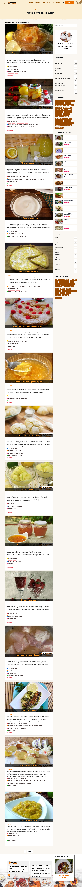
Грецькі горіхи (73, 279)
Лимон (28, 67)
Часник (18, 233)
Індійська (57, 242)
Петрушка (31, 725)
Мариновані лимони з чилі (29, 108)
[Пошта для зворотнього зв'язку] (9, 875)
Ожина (57, 288)
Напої (9, 183)
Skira (65, 161)
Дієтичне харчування (13, 671)
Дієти (44, 2)
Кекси (14, 785)
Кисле (27, 128)
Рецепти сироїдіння (59, 88)
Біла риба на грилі (29, 710)
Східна (56, 267)
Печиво (20, 455)
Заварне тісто (23, 341)
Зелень (26, 725)
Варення (16, 72)
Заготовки (11, 72)
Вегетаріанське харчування (15, 124)
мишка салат (66, 114)
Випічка (10, 291)
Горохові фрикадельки (68, 200)
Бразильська (57, 254)
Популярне (38, 2)
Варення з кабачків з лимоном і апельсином (28, 53)
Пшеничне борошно (18, 780)
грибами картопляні (67, 109)
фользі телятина (59, 118)
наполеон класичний (60, 105)
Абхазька (57, 244)
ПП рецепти (34, 179)
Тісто (9, 286)
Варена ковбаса (59, 279)
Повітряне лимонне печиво (28, 435)
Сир (27, 286)
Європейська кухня (13, 121)
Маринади (20, 675)
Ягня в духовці (67, 219)
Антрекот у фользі (67, 142)
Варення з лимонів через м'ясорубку (28, 382)
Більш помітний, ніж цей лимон (28, 545)
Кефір (40, 780)
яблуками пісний (67, 107)
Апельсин (19, 67)
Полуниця (23, 615)
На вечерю (10, 71)
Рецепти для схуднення (60, 85)
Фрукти (14, 67)
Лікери (13, 183)
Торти (14, 346)
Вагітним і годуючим (13, 288)
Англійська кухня (23, 778)
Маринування (22, 128)
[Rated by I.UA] (11, 876)
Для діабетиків (58, 68)
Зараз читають (56, 2)
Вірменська (57, 259)
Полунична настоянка (29, 600)
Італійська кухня (23, 723)
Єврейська (57, 237)
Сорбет (15, 509)
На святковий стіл (29, 126)
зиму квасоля (58, 109)
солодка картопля (59, 125)
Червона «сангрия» (68, 187)
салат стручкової (59, 120)
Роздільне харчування (34, 124)
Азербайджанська (59, 247)
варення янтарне (67, 118)
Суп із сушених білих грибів (69, 180)
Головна (31, 2)
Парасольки (58, 290)
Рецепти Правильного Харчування (62, 78)
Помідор (64, 290)
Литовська (57, 262)
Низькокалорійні (27, 179)
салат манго (65, 116)
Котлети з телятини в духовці (70, 193)
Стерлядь (62, 293)
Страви (49, 2)
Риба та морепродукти (13, 725)
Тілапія (40, 725)
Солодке (15, 455)
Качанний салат (59, 284)
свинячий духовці (59, 123)
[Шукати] (75, 25)
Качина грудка (67, 284)
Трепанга (68, 293)
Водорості (66, 279)
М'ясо (9, 670)
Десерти (10, 509)
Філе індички (58, 295)
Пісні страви (25, 124)
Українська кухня (12, 66)
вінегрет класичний (70, 100)
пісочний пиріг (59, 107)
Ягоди (9, 615)
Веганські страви (19, 561)
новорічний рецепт (59, 103)
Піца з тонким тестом (68, 155)
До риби (14, 840)
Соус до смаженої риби (28, 820)
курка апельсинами (69, 123)
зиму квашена (58, 116)
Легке (73, 284)
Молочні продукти (16, 286)
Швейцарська (58, 272)
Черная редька (65, 295)
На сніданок (24, 398)
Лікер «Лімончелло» (28, 163)
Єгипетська (57, 240)
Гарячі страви (11, 730)
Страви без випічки (13, 343)
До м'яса (14, 236)
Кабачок (24, 67)
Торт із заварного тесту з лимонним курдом (28, 326)
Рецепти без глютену (59, 80)
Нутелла (71, 286)
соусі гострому (68, 125)
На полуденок (17, 71)
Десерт (15, 508)
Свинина (14, 670)
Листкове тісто (32, 286)
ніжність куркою (69, 105)
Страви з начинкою (22, 291)
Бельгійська (57, 252)
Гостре (16, 128)
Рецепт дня (69, 2)
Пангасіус (62, 288)
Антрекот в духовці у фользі (70, 135)
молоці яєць (68, 103)
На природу (21, 126)
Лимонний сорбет (28, 490)
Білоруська (57, 257)
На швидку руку (12, 234)
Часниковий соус (21, 236)
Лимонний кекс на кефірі (29, 765)
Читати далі (9, 75)
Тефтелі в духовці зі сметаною (70, 226)
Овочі (9, 67)
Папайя (68, 288)
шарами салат (67, 120)
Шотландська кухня (13, 613)
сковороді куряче (59, 127)
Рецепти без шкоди (13, 69)
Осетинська (57, 264)
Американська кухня (13, 503)
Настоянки (14, 620)
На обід (10, 126)
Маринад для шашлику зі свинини (28, 655)
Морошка (57, 286)
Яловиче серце (59, 297)
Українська (57, 269)
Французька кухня (23, 176)
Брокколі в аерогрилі (68, 206)
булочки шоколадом (60, 100)
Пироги (15, 291)
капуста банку (58, 114)
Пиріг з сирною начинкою (28, 271)
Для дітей (24, 71)
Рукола (57, 293)
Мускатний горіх (64, 286)
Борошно (10, 450)
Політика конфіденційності (41, 879)
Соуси (9, 236)
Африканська (58, 249)
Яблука (14, 835)
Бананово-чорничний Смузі (69, 148)
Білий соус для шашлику (28, 218)
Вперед (29, 851)
